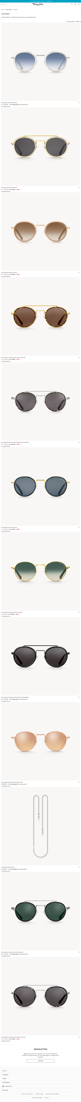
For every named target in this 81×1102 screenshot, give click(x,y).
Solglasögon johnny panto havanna (11, 612)
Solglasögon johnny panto (9, 272)
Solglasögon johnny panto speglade (12, 782)
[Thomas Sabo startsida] (4, 4)
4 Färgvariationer (5, 191)
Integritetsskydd (39, 1094)
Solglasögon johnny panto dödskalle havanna (15, 442)
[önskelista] (71, 4)
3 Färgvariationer (5, 106)
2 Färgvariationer (5, 446)
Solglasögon (9, 9)
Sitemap (46, 1097)
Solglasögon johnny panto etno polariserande (15, 697)
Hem (2, 9)
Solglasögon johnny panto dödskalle (12, 952)
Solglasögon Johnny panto (9, 102)
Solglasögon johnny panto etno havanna (13, 357)
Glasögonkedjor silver (8, 867)
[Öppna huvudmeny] (1, 4)
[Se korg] (79, 4)
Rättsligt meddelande (37, 1097)
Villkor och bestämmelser (27, 1094)
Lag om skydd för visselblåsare (52, 1094)
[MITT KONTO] (75, 4)
